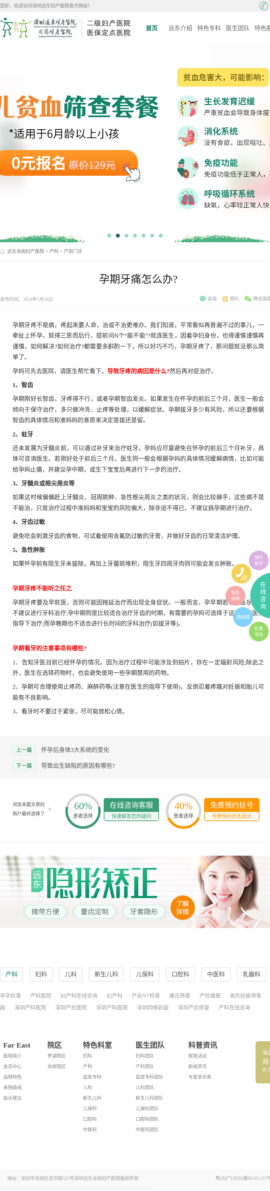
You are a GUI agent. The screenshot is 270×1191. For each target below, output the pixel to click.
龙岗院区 (56, 1066)
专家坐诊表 (199, 1076)
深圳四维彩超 (153, 1007)
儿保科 (90, 1108)
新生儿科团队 (149, 1098)
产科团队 (145, 1066)
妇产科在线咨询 (79, 995)
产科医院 (40, 995)
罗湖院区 (56, 1055)
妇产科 (114, 995)
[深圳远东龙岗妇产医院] (66, 28)
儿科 (87, 1087)
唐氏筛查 (179, 995)
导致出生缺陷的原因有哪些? (78, 766)
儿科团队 (145, 1087)
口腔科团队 (147, 1119)
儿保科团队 (147, 1108)
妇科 (87, 1055)
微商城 (243, 616)
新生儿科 (92, 1098)
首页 (152, 28)
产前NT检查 (146, 995)
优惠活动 (259, 631)
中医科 (90, 1129)
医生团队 (238, 28)
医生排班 (235, 595)
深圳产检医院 (71, 1007)
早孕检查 (10, 995)
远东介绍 (180, 28)
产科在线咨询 (234, 1007)
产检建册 (210, 995)
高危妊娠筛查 (245, 995)
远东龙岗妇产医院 (25, 251)
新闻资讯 (197, 1066)
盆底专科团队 (149, 1076)
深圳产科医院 (30, 1007)
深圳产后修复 (193, 1007)
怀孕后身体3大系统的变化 (75, 750)
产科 (54, 251)
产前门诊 (73, 251)
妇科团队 (145, 1055)
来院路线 (12, 1087)
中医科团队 (147, 1129)
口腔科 (90, 1119)
